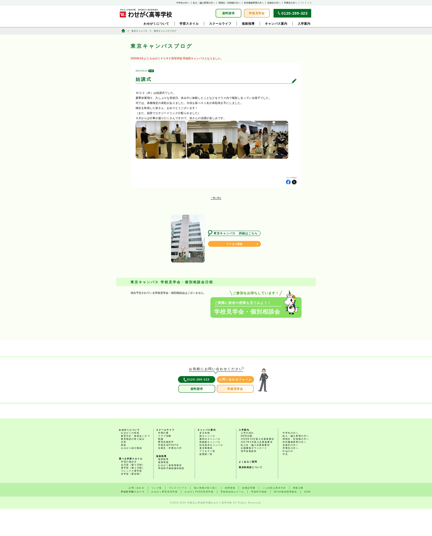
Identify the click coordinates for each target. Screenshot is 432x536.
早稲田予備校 (259, 491)
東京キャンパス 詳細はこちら (236, 233)
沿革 (123, 442)
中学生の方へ (183, 3)
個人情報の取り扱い (206, 488)
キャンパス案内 (276, 23)
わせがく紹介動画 (131, 448)
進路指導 (248, 23)
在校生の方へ (273, 3)
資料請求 (228, 13)
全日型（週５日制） (133, 464)
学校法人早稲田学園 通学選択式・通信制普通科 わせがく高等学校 (146, 13)
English (288, 451)
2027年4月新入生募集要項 (257, 442)
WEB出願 (246, 436)
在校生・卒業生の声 (170, 448)
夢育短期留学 (166, 442)
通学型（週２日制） (133, 468)
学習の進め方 (129, 461)
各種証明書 (248, 488)
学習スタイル (189, 23)
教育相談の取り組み (133, 439)
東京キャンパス (139, 31)
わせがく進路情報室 (170, 465)
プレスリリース (178, 488)
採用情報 (230, 488)
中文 (309, 3)
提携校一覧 (206, 454)
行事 (151, 71)
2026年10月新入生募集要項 (257, 439)
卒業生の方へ (290, 3)
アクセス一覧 (207, 451)
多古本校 (204, 433)
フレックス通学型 (131, 471)
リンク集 (156, 488)
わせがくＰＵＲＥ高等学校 (166, 58)
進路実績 (163, 462)
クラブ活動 (164, 436)
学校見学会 (257, 13)
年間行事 (163, 433)
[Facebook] (288, 182)
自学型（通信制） (131, 474)
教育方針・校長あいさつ (135, 436)
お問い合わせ (136, 488)
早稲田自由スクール (232, 491)
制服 (160, 439)
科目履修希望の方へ (254, 3)
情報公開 (298, 488)
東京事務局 (206, 448)
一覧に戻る (216, 198)
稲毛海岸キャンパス (211, 445)
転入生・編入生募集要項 (255, 445)
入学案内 (304, 23)
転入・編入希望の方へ (204, 3)
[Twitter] (294, 182)
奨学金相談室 (249, 451)
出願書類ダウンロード (254, 448)
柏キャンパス (207, 436)
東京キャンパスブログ (165, 31)
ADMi (307, 491)
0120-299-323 (294, 13)
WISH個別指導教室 (285, 491)
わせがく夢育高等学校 (164, 491)
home (123, 30)
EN (302, 3)
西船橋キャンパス (210, 442)
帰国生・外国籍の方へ (229, 3)
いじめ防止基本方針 (274, 488)
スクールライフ (220, 23)
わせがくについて (156, 23)
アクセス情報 (234, 244)
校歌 (123, 445)
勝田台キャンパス (210, 439)
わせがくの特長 (130, 433)
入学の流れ (247, 433)
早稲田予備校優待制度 (171, 468)
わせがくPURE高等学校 (199, 491)
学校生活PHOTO (168, 445)
